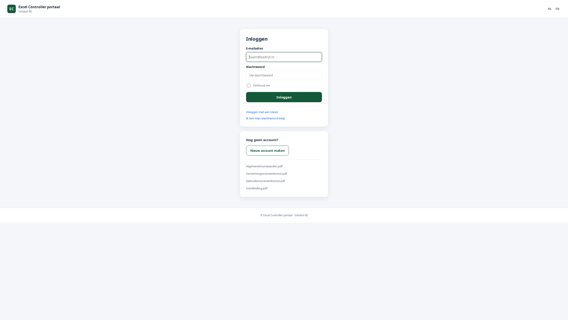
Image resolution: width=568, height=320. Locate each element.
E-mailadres (254, 48)
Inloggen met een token (262, 112)
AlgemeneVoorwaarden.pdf (264, 166)
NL (550, 9)
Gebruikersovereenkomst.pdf (265, 181)
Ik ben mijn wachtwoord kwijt (265, 118)
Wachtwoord (255, 67)
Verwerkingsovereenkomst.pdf (266, 174)
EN (557, 9)
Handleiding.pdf (256, 188)
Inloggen (284, 97)
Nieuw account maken (267, 150)
